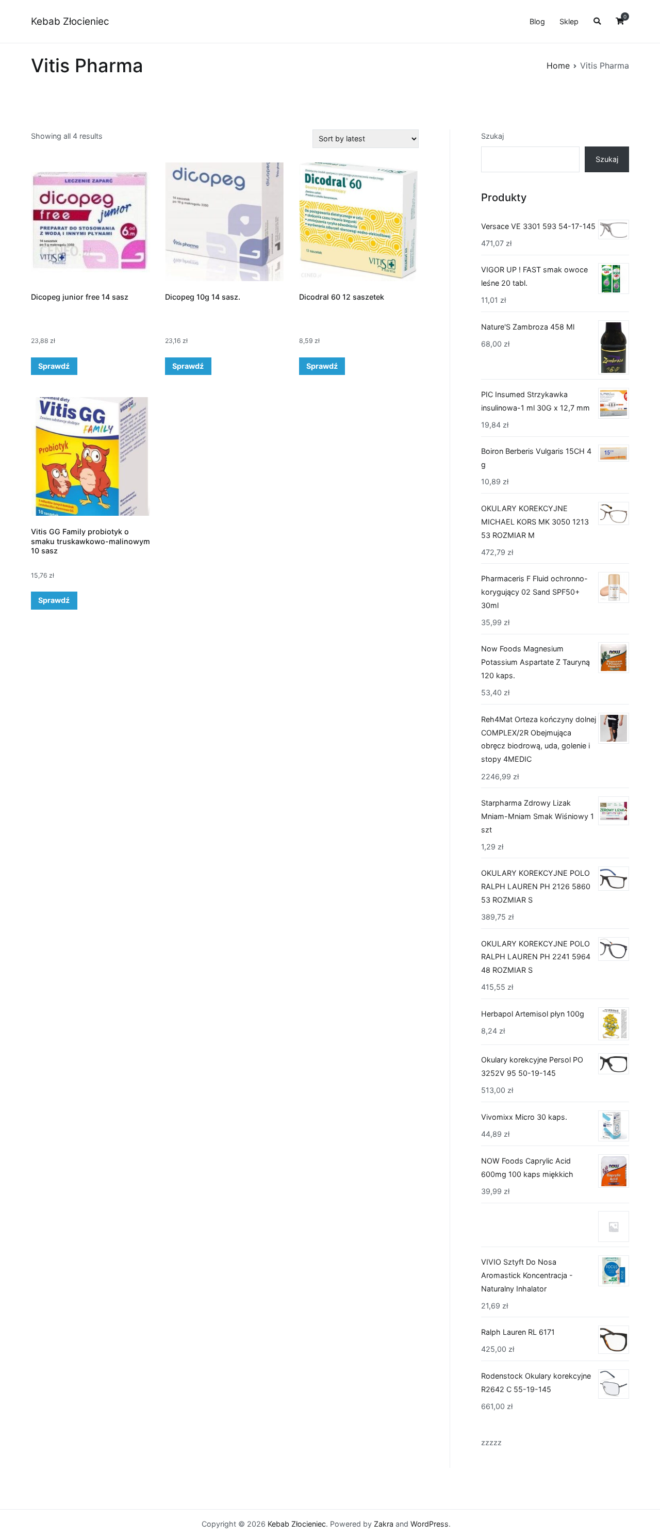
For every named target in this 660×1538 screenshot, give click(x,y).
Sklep (569, 21)
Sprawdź (54, 366)
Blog (537, 21)
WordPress (429, 1523)
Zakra (383, 1523)
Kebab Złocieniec (70, 21)
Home (558, 65)
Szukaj (492, 136)
